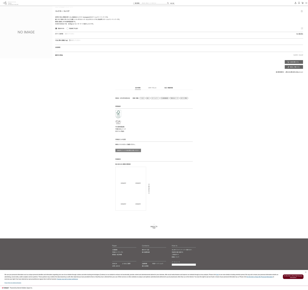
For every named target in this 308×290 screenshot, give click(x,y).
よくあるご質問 (126, 263)
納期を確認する (281, 72)
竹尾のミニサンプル (117, 252)
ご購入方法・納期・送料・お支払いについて (294, 72)
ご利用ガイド (175, 254)
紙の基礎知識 (146, 252)
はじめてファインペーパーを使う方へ (182, 250)
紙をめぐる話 (145, 250)
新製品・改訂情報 (117, 254)
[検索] (168, 3)
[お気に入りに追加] (302, 11)
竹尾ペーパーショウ (157, 263)
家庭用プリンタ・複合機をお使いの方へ (128, 150)
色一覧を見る (299, 33)
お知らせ (114, 263)
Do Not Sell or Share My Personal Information (260, 277)
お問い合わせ (116, 266)
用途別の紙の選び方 (177, 252)
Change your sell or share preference (67, 279)
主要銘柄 (114, 250)
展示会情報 (145, 266)
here (217, 274)
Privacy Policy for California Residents (13, 282)
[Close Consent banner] (306, 272)
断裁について (175, 257)
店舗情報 (144, 263)
